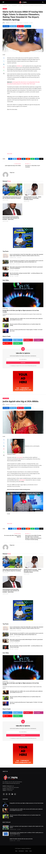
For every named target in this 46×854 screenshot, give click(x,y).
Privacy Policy (30, 365)
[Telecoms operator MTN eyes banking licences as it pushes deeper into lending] (6, 325)
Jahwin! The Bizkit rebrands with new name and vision (21, 838)
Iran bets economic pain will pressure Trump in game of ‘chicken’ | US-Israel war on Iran (26, 330)
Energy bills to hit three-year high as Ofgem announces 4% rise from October (21, 311)
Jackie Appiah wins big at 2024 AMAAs (13, 165)
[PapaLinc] (23, 2)
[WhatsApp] (4, 70)
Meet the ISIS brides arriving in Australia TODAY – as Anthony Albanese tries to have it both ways (26, 274)
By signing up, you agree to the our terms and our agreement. (23, 365)
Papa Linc (7, 22)
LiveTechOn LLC (28, 848)
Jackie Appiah (20, 457)
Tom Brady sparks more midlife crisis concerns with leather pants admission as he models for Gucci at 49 (26, 319)
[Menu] (3, 2)
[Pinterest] (4, 67)
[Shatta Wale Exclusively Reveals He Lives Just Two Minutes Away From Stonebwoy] (12, 189)
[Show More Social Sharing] (32, 26)
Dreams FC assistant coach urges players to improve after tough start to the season (26, 827)
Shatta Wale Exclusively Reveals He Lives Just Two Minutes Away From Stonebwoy (12, 197)
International (5, 308)
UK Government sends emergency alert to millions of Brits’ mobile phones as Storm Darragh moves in (26, 833)
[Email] (4, 73)
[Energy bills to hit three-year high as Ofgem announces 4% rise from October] (23, 295)
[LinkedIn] (4, 64)
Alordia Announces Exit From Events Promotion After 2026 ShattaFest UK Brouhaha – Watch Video (11, 218)
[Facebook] (4, 58)
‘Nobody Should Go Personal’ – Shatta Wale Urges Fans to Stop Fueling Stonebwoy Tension (32, 198)
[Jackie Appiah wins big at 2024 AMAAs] (23, 422)
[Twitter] (4, 61)
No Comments (20, 22)
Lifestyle (4, 8)
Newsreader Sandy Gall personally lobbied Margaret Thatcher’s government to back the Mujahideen (26, 267)
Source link (9, 153)
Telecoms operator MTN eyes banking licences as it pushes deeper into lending (25, 325)
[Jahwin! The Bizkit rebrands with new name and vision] (6, 840)
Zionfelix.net (19, 66)
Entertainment (5, 398)
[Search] (42, 2)
